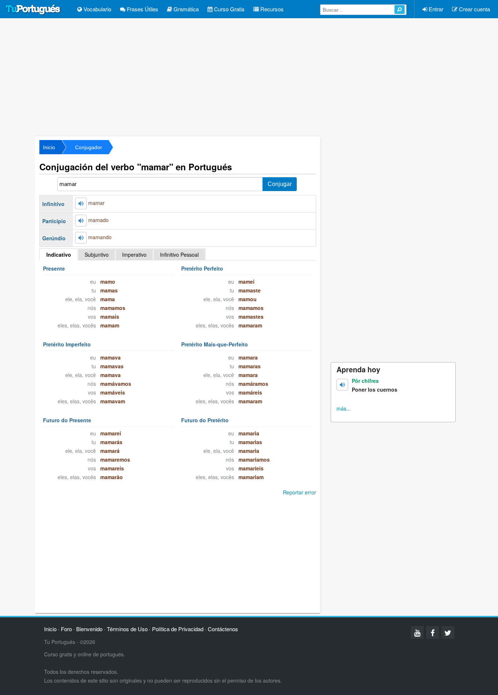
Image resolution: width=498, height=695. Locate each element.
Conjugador (88, 147)
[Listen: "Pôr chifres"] (342, 385)
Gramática (185, 9)
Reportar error (299, 492)
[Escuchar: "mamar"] (81, 203)
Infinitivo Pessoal (179, 254)
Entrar (435, 9)
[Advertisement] (249, 77)
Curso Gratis (229, 9)
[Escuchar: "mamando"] (81, 238)
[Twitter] (447, 632)
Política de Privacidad (177, 629)
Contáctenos (223, 629)
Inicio (49, 147)
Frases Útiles (141, 9)
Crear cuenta (474, 9)
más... (343, 408)
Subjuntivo (97, 254)
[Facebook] (432, 632)
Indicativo (58, 254)
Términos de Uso (127, 629)
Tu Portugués (33, 9)
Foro (66, 629)
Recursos (271, 9)
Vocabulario (96, 9)
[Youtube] (417, 632)
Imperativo (134, 254)
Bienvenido (89, 629)
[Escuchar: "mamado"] (81, 220)
